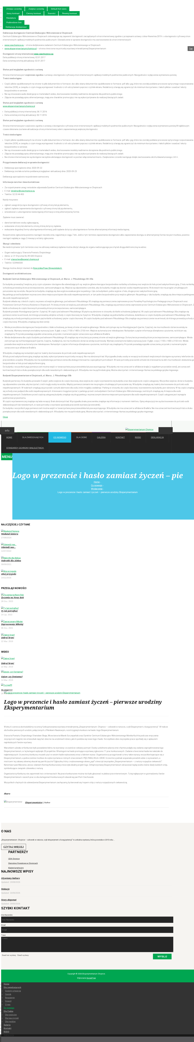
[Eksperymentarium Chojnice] (139, 429)
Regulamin (10, 998)
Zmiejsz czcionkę (14, 9)
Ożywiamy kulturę (10, 878)
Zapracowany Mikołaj (12, 624)
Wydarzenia (96, 488)
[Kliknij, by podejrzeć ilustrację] (86, 693)
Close (5, 417)
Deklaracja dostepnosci (16, 27)
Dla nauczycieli (12, 1018)
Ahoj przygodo (8, 574)
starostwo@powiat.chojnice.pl (25, 259)
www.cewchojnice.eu (14, 45)
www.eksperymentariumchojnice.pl (21, 48)
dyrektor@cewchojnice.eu (23, 191)
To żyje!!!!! (6, 690)
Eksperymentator (34, 802)
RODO (6, 1032)
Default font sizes (58, 9)
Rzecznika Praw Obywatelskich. (47, 268)
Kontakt (7, 1028)
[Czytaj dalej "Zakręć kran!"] (85, 635)
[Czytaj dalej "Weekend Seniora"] (85, 531)
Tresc (3, 935)
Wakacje (5, 889)
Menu (7, 457)
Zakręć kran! (7, 637)
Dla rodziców (11, 1015)
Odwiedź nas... (8, 547)
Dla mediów (10, 1021)
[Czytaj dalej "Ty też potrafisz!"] (85, 608)
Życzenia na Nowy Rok (12, 597)
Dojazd (8, 1001)
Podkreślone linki (14, 22)
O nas (7, 1004)
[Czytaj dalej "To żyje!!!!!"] (29, 685)
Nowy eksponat (8, 899)
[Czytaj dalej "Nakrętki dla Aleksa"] (85, 558)
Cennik (8, 994)
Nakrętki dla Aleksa (11, 560)
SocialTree (91, 978)
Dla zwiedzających (12, 987)
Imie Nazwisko (6, 915)
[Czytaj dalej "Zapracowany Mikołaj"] (85, 621)
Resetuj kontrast (69, 13)
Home (97, 482)
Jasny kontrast (12, 13)
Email (3, 925)
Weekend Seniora (9, 534)
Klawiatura (11, 18)
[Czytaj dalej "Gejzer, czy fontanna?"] (29, 672)
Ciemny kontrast (33, 13)
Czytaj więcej (13, 846)
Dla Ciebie (8, 1011)
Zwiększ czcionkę (36, 9)
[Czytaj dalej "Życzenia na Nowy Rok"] (85, 595)
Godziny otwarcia (13, 991)
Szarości (51, 13)
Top (191, 48)
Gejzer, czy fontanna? (12, 676)
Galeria (7, 1025)
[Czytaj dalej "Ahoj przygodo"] (85, 571)
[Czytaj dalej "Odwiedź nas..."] (85, 544)
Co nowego (96, 485)
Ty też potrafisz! (9, 610)
